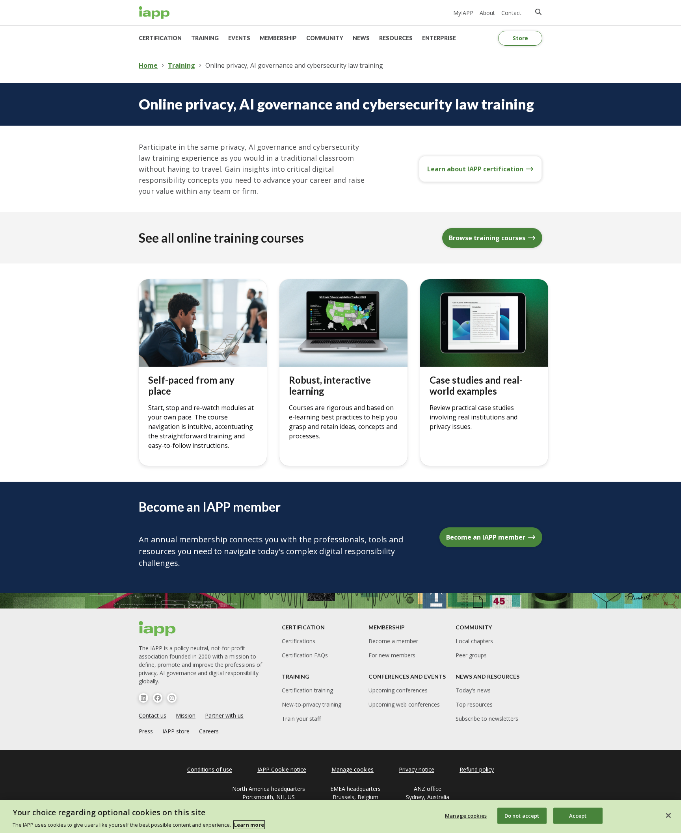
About (487, 13)
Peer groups (471, 655)
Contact (511, 13)
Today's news (473, 690)
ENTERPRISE (439, 38)
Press (146, 731)
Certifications (298, 641)
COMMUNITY (324, 38)
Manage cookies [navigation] (352, 769)
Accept (578, 815)
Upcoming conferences (398, 690)
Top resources (474, 704)
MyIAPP (463, 13)
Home (148, 65)
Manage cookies (466, 815)
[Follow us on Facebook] (158, 698)
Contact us (152, 715)
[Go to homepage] (154, 12)
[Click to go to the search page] (538, 12)
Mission (185, 715)
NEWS (361, 38)
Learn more (249, 824)
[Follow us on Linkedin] (143, 698)
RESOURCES (396, 38)
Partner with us (224, 715)
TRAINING (205, 38)
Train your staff (301, 718)
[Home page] (157, 628)
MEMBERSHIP (278, 38)
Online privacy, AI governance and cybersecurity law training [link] (294, 65)
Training (181, 65)
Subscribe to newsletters (487, 718)
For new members (391, 655)
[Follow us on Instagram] (172, 698)
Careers (209, 731)
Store (520, 38)
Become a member (393, 641)
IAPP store (176, 731)
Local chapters (474, 641)
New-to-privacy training (311, 704)
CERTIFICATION (160, 38)
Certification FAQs (305, 655)
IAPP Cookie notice (281, 769)
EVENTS (239, 38)
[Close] (668, 815)
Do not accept (522, 815)
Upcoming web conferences (404, 704)
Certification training (307, 690)
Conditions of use (209, 769)
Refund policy (477, 769)
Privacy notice (416, 769)
